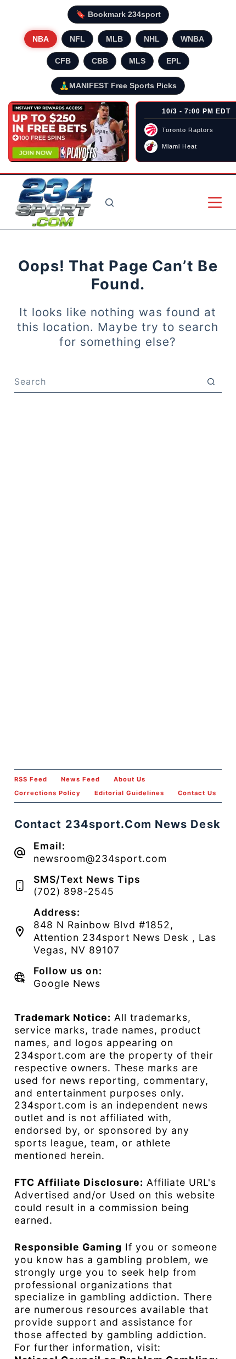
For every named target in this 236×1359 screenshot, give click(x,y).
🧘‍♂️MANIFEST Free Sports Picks (118, 85)
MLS (137, 60)
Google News (66, 983)
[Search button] (211, 381)
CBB (100, 60)
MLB (114, 39)
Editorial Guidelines (129, 793)
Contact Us (197, 793)
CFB (63, 60)
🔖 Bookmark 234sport (118, 14)
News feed (80, 779)
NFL (77, 39)
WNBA (192, 39)
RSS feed (30, 779)
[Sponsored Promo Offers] (68, 132)
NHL (152, 39)
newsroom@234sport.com (100, 858)
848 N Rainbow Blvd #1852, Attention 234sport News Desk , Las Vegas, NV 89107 (124, 937)
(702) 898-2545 (73, 891)
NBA (40, 39)
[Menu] (215, 202)
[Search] (109, 202)
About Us (129, 779)
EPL (173, 60)
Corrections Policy (47, 793)
